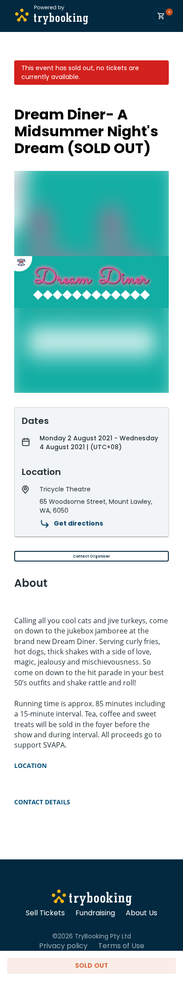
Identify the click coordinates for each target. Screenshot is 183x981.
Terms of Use (121, 946)
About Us (141, 913)
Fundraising (95, 913)
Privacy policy (63, 946)
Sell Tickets (45, 913)
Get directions (78, 523)
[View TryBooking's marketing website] (92, 899)
